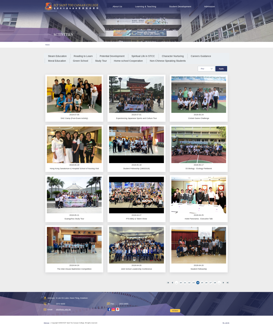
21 (185, 283)
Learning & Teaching (145, 6)
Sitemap (46, 323)
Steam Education (57, 56)
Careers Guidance (201, 56)
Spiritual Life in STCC (143, 56)
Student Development (180, 6)
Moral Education (57, 60)
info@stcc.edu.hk (63, 310)
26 (206, 283)
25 (202, 283)
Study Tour (101, 60)
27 (211, 283)
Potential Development (112, 56)
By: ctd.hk (226, 323)
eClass (175, 311)
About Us (117, 6)
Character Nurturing (173, 56)
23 (193, 283)
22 (189, 283)
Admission (209, 6)
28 (215, 283)
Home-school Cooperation (128, 60)
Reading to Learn (83, 56)
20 (181, 283)
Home (47, 45)
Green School (80, 60)
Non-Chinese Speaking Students (168, 60)
